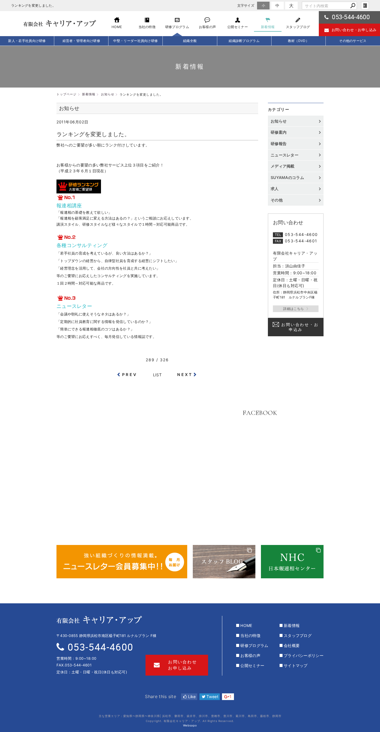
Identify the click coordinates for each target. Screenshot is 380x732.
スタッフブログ (298, 635)
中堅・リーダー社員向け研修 (135, 41)
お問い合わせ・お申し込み (354, 29)
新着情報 (292, 625)
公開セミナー (252, 665)
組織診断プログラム (244, 41)
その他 (279, 200)
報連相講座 (69, 205)
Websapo (190, 725)
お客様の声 (250, 655)
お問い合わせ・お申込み (300, 327)
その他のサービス (352, 41)
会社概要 (292, 645)
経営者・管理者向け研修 (81, 41)
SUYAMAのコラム (287, 177)
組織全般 (190, 41)
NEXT (185, 374)
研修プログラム (254, 645)
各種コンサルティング (81, 245)
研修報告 (279, 143)
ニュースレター (74, 306)
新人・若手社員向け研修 (27, 41)
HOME (246, 625)
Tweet (211, 696)
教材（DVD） (298, 41)
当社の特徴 (250, 635)
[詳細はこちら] (296, 308)
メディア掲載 (283, 166)
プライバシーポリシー (304, 655)
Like (191, 696)
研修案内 (279, 132)
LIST (157, 374)
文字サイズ (246, 5)
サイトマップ (296, 665)
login (365, 5)
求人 (275, 188)
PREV (129, 374)
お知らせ (279, 121)
